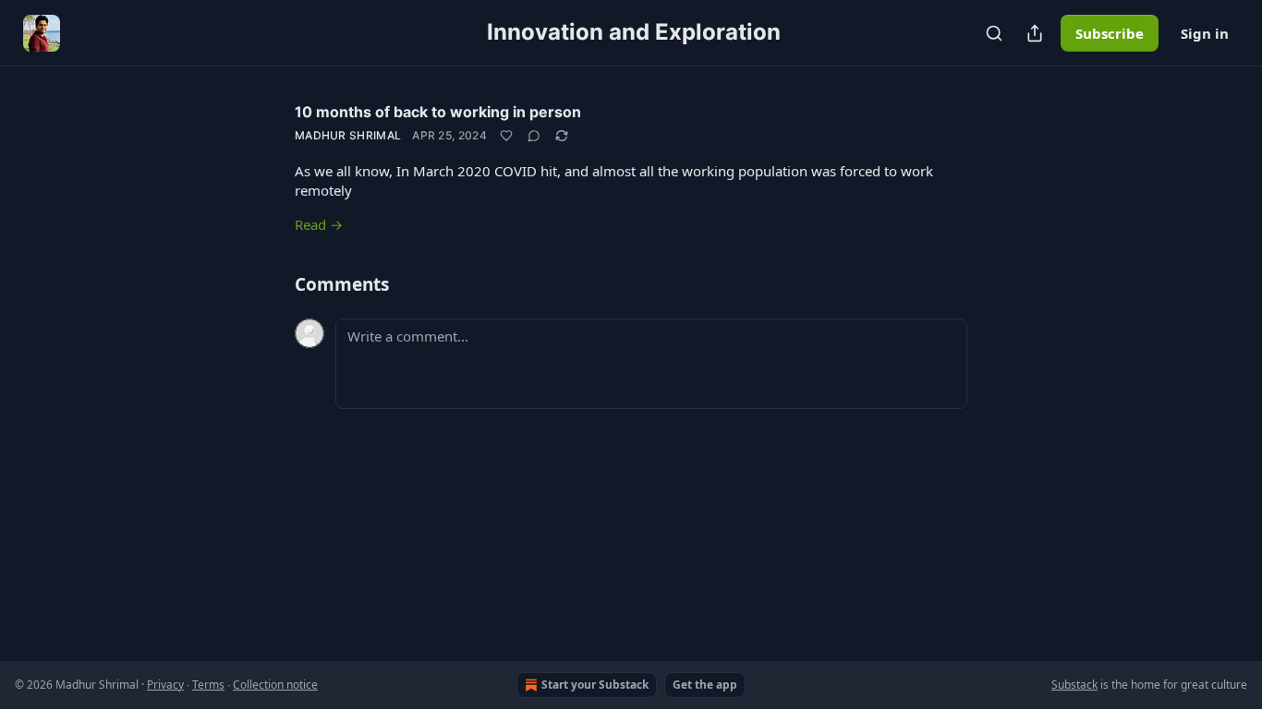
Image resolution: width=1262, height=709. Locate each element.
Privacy (165, 684)
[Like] (506, 136)
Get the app (705, 684)
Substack (1074, 684)
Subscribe (1109, 33)
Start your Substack (595, 684)
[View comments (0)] (534, 136)
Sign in (1205, 33)
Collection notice (275, 684)
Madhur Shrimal (348, 135)
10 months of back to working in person (438, 111)
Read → (319, 224)
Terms (208, 684)
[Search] (994, 33)
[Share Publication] (1034, 33)
